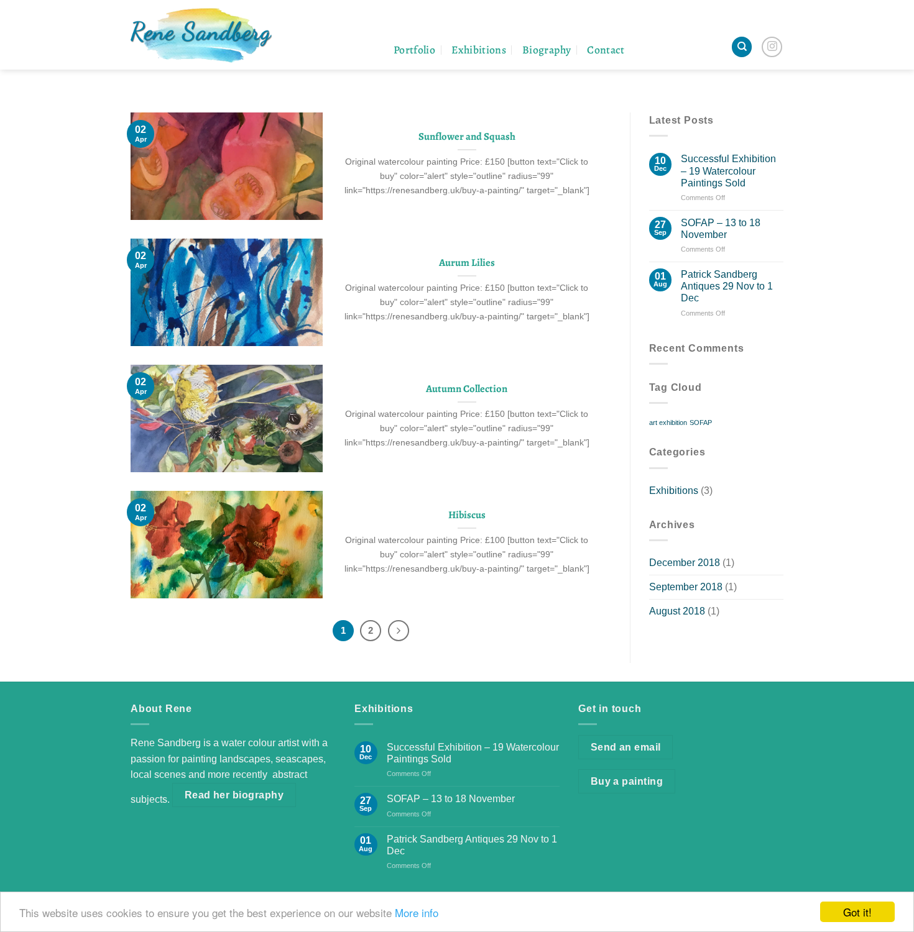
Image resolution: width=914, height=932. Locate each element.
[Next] (398, 630)
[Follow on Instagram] (772, 47)
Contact (605, 49)
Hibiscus (467, 515)
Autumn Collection (466, 389)
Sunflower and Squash (466, 137)
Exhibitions (478, 49)
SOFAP (701, 422)
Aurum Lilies (467, 263)
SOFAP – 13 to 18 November (720, 228)
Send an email (626, 747)
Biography (546, 49)
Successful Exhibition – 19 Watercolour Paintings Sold (728, 170)
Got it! (857, 912)
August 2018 (677, 611)
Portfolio (414, 49)
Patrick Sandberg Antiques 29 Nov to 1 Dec (727, 286)
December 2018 (684, 562)
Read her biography (234, 795)
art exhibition (668, 422)
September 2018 (685, 587)
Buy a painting (627, 781)
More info (416, 912)
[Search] (742, 47)
